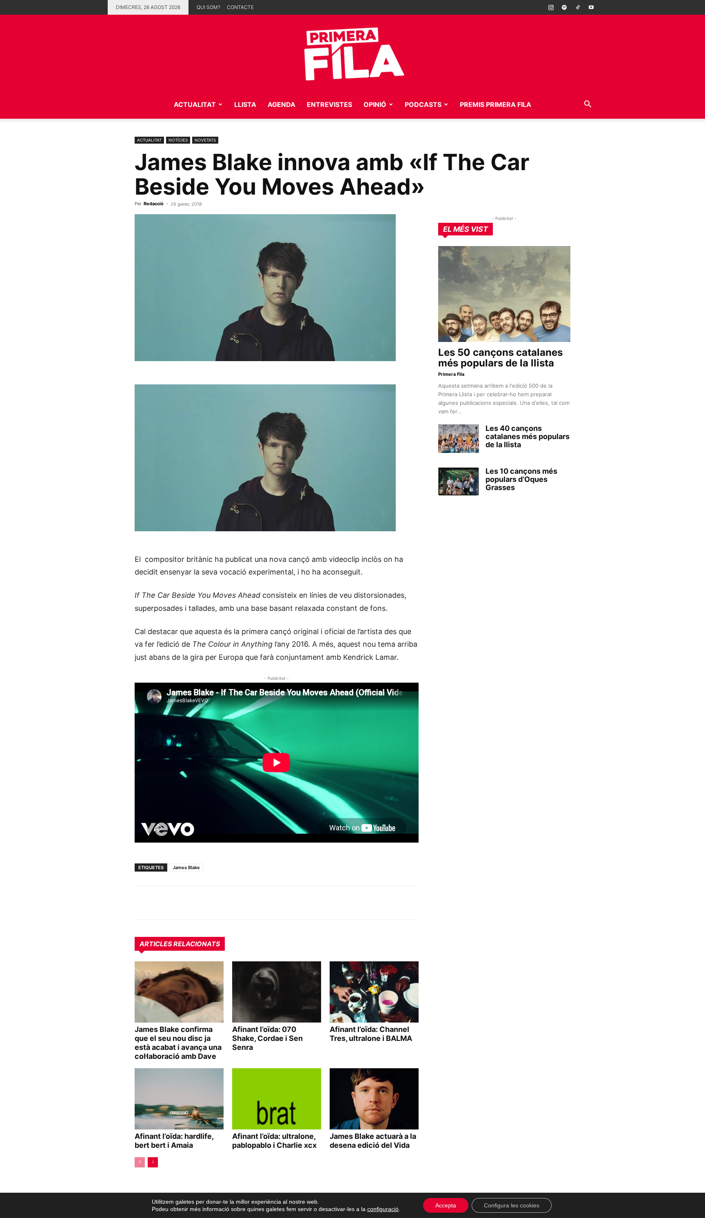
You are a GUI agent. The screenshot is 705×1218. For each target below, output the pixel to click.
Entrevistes (329, 104)
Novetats (205, 140)
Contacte (240, 7)
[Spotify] (564, 7)
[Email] (218, 902)
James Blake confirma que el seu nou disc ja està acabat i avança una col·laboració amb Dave (178, 1042)
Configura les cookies (511, 1205)
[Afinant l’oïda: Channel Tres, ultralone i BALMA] (374, 992)
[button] (587, 105)
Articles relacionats (180, 944)
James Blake (186, 867)
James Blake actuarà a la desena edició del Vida (373, 1140)
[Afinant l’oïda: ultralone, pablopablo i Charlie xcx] (276, 1098)
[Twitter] (180, 902)
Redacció (154, 203)
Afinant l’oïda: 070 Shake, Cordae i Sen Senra (267, 1038)
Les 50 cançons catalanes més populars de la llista (500, 357)
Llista (245, 104)
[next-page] (153, 1162)
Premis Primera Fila (495, 104)
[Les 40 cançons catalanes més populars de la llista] (458, 438)
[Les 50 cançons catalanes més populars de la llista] (504, 294)
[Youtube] (591, 7)
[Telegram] (161, 902)
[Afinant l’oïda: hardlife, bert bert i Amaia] (179, 1098)
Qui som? (208, 7)
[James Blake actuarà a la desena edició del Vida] (374, 1098)
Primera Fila (451, 374)
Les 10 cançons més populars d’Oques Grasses (521, 479)
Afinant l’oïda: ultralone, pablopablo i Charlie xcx (274, 1140)
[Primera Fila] (352, 52)
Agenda (281, 104)
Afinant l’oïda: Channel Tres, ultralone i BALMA (371, 1034)
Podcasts (423, 104)
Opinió (375, 104)
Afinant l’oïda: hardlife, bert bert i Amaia (174, 1140)
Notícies (178, 140)
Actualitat (195, 104)
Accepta (445, 1205)
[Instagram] (551, 7)
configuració (383, 1209)
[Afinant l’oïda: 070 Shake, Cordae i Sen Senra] (276, 992)
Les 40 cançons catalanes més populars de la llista (528, 436)
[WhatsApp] (143, 902)
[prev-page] (140, 1162)
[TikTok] (578, 7)
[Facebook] (199, 902)
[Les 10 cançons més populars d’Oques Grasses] (458, 481)
